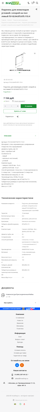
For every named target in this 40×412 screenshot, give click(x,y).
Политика (20, 329)
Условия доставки (20, 353)
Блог (20, 337)
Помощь (20, 347)
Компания (20, 314)
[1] (4, 79)
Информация (20, 333)
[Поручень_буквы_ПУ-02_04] (20, 62)
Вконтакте (17, 365)
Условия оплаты (20, 350)
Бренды (20, 342)
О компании (20, 318)
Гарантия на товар (20, 356)
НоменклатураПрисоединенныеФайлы (19, 294)
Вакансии (20, 323)
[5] (12, 79)
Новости (20, 320)
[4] (10, 79)
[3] (8, 79)
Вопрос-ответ (20, 339)
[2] (6, 79)
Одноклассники (22, 365)
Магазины (20, 326)
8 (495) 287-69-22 (21, 374)
